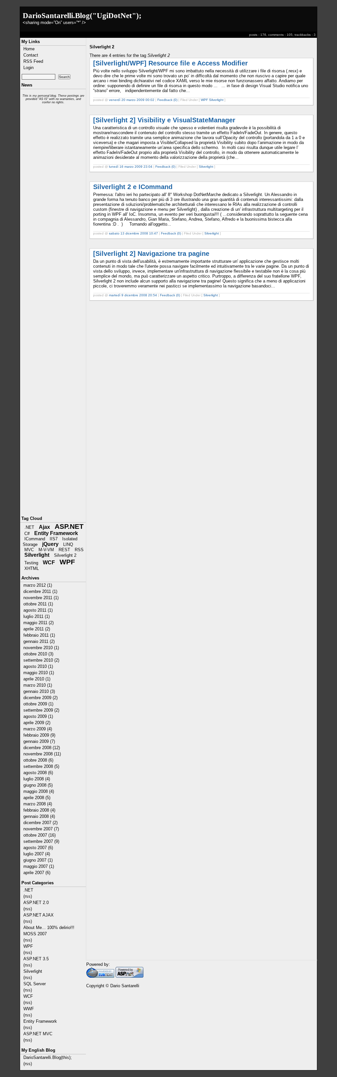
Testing (31, 562)
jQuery (50, 544)
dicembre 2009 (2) (40, 697)
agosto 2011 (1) (38, 610)
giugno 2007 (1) (38, 860)
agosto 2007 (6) (38, 847)
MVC (29, 549)
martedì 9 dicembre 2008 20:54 (133, 295)
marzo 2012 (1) (37, 585)
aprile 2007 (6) (36, 872)
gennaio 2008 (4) (39, 816)
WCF (49, 562)
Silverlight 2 (65, 555)
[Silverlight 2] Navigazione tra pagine (151, 253)
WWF (28, 1008)
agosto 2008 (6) (38, 772)
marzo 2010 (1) (37, 685)
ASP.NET (69, 526)
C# (27, 533)
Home (29, 48)
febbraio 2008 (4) (39, 810)
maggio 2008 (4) (38, 791)
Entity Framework (56, 533)
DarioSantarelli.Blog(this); (47, 1057)
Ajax (44, 527)
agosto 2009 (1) (38, 716)
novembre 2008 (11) (42, 753)
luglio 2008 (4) (36, 778)
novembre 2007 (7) (41, 828)
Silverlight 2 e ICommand (132, 186)
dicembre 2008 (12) (41, 747)
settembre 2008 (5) (41, 766)
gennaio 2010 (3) (39, 691)
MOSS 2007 (35, 933)
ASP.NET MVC (37, 1033)
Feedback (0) (167, 100)
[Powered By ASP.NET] (129, 976)
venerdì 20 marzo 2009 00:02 (131, 100)
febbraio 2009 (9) (39, 735)
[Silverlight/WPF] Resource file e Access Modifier (170, 63)
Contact (30, 55)
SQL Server (34, 983)
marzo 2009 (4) (37, 728)
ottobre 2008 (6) (38, 760)
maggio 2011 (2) (38, 622)
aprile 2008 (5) (36, 797)
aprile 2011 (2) (36, 628)
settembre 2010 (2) (41, 660)
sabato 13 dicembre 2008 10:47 (133, 233)
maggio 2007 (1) (38, 866)
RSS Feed (33, 61)
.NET (29, 527)
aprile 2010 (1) (36, 678)
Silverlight (36, 555)
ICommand (34, 538)
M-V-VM (46, 549)
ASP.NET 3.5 (36, 958)
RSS (79, 549)
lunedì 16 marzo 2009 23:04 (130, 166)
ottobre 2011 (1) (38, 603)
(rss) (27, 896)
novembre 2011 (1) (41, 597)
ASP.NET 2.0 (36, 902)
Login (28, 67)
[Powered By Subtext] (100, 976)
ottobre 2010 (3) (38, 653)
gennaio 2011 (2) (39, 641)
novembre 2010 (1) (41, 647)
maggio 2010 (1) (38, 672)
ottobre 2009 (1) (38, 703)
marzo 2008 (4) (37, 803)
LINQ (68, 544)
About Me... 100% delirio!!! (48, 927)
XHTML (31, 568)
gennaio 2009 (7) (39, 741)
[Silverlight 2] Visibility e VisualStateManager (164, 120)
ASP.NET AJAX (38, 915)
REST (64, 549)
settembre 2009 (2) (41, 710)
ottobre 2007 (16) (39, 835)
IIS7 (54, 538)
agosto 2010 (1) (38, 666)
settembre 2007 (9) (41, 841)
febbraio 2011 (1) (39, 635)
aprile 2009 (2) (36, 722)
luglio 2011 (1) (36, 616)
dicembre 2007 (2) (40, 822)
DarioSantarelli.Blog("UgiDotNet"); (82, 15)
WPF (67, 562)
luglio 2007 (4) (36, 853)
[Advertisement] (53, 212)
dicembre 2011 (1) (40, 591)
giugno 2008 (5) (38, 785)
